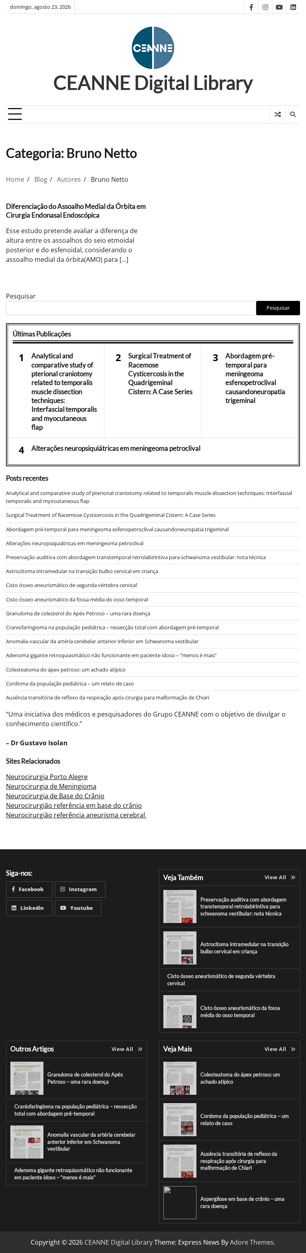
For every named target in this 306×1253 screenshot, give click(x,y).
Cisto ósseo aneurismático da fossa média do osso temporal (77, 599)
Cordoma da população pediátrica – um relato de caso (70, 683)
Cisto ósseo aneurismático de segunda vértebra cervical (71, 585)
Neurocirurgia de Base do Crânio (55, 795)
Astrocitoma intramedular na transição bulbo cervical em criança (82, 571)
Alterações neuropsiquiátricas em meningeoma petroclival (115, 448)
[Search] (292, 114)
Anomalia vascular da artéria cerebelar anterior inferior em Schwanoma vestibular (102, 641)
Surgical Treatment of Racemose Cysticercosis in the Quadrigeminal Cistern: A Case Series (160, 373)
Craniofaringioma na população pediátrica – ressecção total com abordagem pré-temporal (112, 627)
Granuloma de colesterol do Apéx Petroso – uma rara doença (78, 613)
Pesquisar (21, 296)
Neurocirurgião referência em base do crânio (74, 805)
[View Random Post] (277, 114)
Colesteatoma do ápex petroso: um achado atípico (66, 669)
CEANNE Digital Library (153, 82)
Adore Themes (252, 1242)
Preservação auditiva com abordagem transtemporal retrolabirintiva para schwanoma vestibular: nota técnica (136, 557)
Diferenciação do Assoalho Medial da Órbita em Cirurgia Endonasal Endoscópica (76, 210)
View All (275, 877)
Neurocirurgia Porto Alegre (47, 776)
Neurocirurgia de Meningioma (51, 786)
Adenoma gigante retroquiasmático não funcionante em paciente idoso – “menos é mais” (111, 655)
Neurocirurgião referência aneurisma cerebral (76, 815)
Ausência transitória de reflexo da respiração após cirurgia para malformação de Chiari (107, 697)
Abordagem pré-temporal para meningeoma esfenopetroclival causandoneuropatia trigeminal (255, 378)
